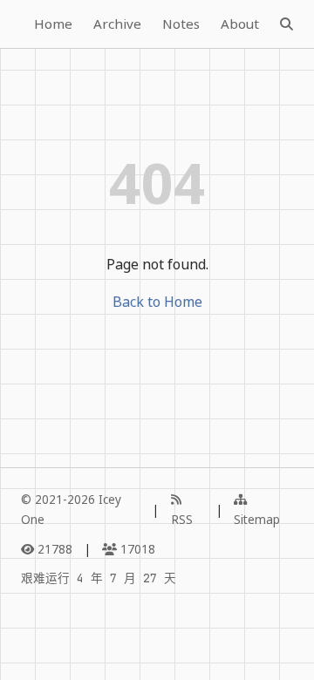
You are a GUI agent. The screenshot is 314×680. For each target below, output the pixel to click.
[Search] (286, 24)
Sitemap (257, 519)
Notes (181, 23)
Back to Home (157, 301)
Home (53, 23)
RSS (182, 519)
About (240, 23)
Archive (117, 23)
